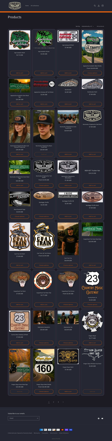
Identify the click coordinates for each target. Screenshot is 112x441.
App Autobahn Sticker (44, 51)
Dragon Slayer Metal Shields (44, 384)
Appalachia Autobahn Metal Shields (92, 66)
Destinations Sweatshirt (44, 327)
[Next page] (63, 402)
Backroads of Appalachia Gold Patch (92, 124)
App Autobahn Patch (19, 52)
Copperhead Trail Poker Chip (44, 293)
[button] (95, 6)
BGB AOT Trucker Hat (92, 171)
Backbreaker (68, 89)
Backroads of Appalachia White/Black (68, 177)
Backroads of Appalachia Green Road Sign (19, 177)
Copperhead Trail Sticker (68, 291)
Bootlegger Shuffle (44, 202)
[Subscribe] (37, 418)
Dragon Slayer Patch (68, 367)
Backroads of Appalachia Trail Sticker (44, 176)
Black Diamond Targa (19, 209)
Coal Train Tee (68, 258)
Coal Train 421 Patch (19, 254)
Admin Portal (56, 439)
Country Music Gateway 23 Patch (19, 334)
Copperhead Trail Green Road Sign (92, 239)
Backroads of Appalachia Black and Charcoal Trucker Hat (19, 146)
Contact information (64, 433)
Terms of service (53, 433)
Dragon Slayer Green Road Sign (20, 384)
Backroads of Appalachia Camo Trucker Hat (68, 127)
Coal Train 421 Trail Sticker (44, 253)
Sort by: (78, 26)
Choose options (92, 73)
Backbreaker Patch (92, 92)
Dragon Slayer (92, 335)
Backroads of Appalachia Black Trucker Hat (44, 146)
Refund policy (37, 433)
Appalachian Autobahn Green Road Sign (20, 96)
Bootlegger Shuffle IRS (68, 201)
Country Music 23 (92, 297)
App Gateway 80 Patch (68, 45)
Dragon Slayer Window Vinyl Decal (92, 363)
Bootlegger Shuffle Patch (92, 205)
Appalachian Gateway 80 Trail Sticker (44, 92)
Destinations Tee (68, 327)
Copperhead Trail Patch (20, 291)
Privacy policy (45, 433)
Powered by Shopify (27, 433)
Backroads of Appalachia (17, 433)
